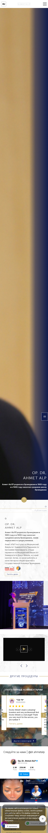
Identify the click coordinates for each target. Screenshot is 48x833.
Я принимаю (12, 826)
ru (3, 4)
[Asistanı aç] (42, 818)
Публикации (41, 510)
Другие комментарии (23, 740)
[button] (21, 665)
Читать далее (12, 574)
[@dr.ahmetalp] (13, 761)
